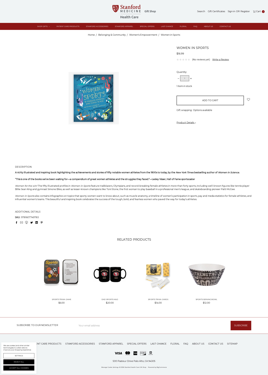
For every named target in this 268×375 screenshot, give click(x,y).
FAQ (195, 26)
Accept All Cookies (18, 368)
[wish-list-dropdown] (248, 99)
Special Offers (147, 26)
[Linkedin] (36, 222)
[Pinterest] (41, 222)
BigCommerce (162, 367)
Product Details (186, 122)
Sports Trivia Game (61, 299)
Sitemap (232, 343)
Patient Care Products (68, 26)
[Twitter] (31, 222)
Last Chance (167, 26)
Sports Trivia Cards (158, 299)
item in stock (184, 86)
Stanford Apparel (124, 26)
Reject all (19, 362)
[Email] (21, 222)
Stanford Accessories (97, 26)
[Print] (26, 222)
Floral (183, 26)
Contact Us (225, 26)
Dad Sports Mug (110, 299)
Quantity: (182, 72)
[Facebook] (16, 222)
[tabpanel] (61, 280)
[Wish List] (76, 259)
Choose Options (110, 288)
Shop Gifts (42, 26)
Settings (19, 356)
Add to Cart (62, 288)
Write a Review (220, 59)
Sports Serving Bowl (206, 299)
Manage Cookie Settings (110, 367)
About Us (208, 26)
